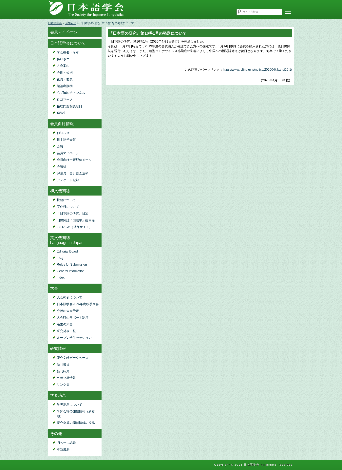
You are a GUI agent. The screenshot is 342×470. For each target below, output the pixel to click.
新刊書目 (63, 364)
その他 (56, 433)
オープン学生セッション (74, 337)
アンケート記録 (68, 180)
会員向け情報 (62, 124)
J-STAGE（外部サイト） (74, 227)
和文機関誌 (60, 191)
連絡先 (61, 113)
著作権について (68, 206)
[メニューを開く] (288, 12)
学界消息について (69, 404)
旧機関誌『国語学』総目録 (76, 220)
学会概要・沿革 (68, 52)
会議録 (61, 166)
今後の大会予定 (68, 310)
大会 (54, 288)
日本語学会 (55, 23)
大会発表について (69, 297)
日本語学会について (68, 43)
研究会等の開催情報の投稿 (76, 422)
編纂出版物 (65, 86)
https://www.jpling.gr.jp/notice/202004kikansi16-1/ (257, 69)
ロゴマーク (65, 99)
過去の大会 (65, 324)
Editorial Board (67, 251)
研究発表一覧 (66, 331)
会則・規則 (65, 72)
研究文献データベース (72, 357)
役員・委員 (65, 79)
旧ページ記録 (66, 442)
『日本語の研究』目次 (72, 213)
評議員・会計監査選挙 (72, 173)
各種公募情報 (66, 378)
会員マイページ (64, 32)
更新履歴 (63, 449)
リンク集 (63, 384)
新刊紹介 (63, 371)
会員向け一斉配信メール (74, 159)
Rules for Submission (72, 264)
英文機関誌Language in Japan (67, 240)
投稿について (66, 200)
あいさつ (63, 59)
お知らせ (70, 23)
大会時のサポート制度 (72, 317)
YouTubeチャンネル (71, 92)
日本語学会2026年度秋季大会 (78, 304)
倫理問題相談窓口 (69, 106)
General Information (71, 271)
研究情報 (58, 348)
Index (61, 277)
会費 (60, 146)
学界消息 (58, 395)
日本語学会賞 (66, 139)
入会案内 (63, 65)
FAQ (60, 258)
